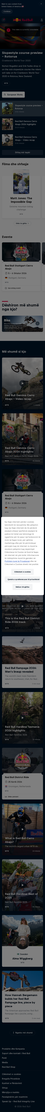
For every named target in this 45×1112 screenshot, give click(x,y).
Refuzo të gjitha (22, 587)
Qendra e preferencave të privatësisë (23, 579)
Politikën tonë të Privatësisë (17, 561)
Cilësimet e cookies (22, 572)
